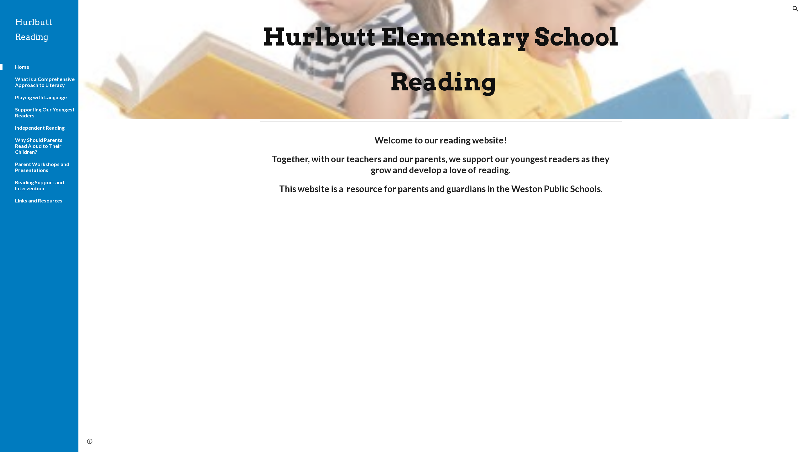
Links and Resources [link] (38, 200)
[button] (795, 8)
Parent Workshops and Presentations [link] (42, 167)
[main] (441, 59)
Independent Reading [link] (40, 128)
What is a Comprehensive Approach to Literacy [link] (45, 82)
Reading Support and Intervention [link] (39, 185)
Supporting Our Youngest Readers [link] (45, 112)
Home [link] (22, 67)
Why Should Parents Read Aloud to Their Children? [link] (38, 146)
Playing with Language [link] (41, 97)
